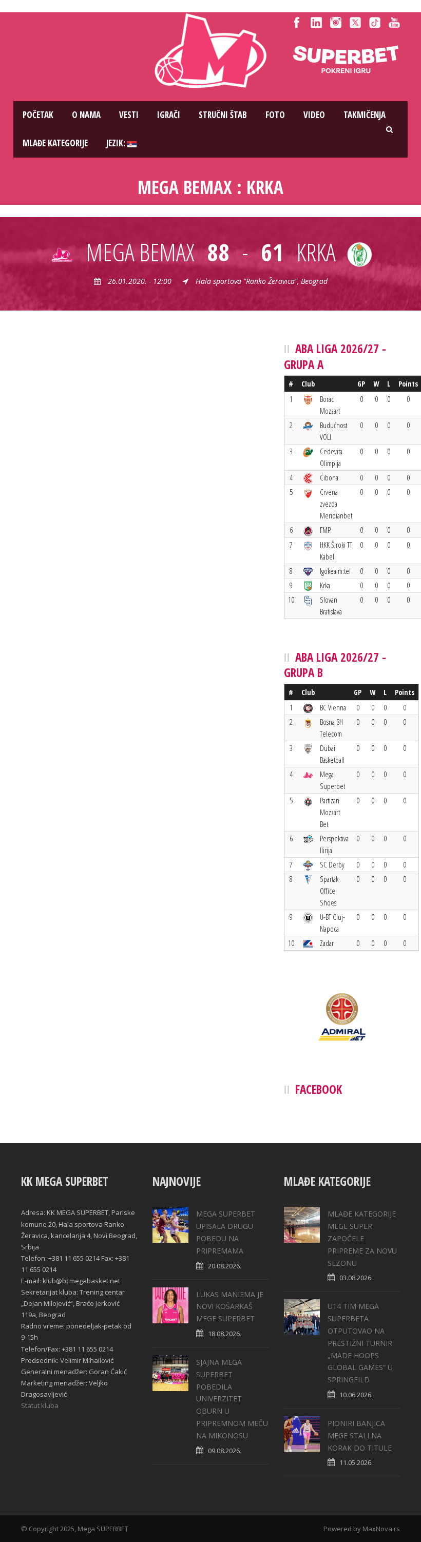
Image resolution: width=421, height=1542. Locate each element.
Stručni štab (223, 115)
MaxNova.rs (381, 1528)
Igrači (168, 115)
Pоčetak (38, 115)
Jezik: (116, 143)
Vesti (129, 115)
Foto (275, 115)
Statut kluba (40, 1405)
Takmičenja (364, 115)
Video (314, 115)
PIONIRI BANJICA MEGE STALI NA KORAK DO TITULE (360, 1435)
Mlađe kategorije (55, 143)
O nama (86, 115)
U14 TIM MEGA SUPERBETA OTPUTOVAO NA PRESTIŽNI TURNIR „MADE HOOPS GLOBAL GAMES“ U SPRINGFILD (360, 1342)
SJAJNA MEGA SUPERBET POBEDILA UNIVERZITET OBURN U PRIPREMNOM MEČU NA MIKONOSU (232, 1398)
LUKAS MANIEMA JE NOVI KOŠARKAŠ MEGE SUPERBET (229, 1306)
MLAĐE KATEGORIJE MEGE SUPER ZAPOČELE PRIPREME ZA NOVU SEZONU (362, 1238)
